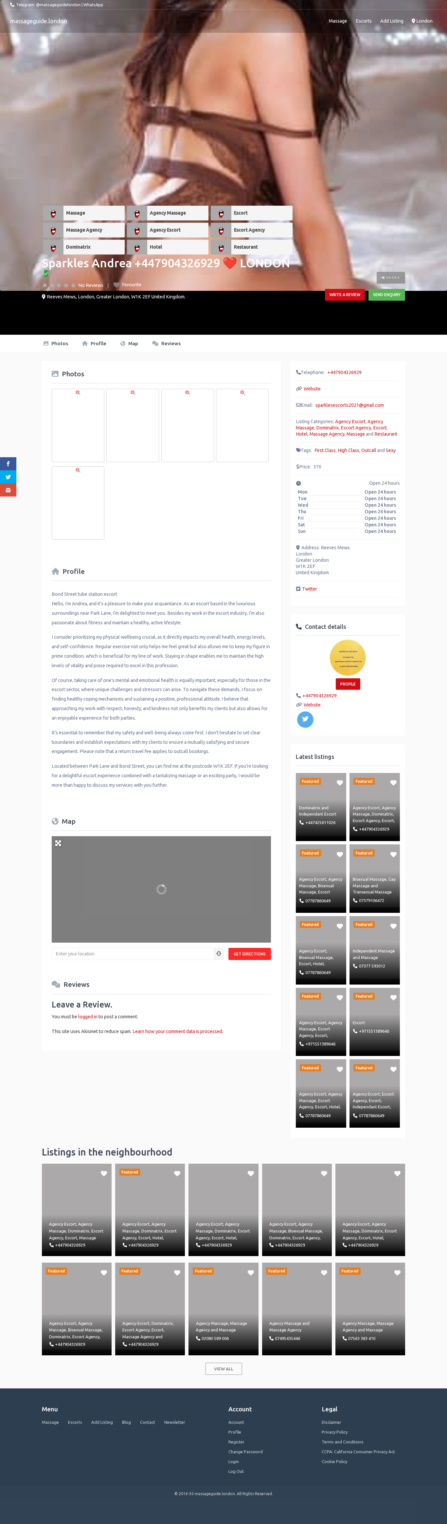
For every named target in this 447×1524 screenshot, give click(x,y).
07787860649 (318, 900)
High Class (348, 450)
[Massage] (53, 213)
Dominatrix (78, 247)
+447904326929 (344, 372)
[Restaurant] (221, 247)
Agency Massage (168, 213)
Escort (241, 213)
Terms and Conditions (343, 1441)
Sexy (391, 450)
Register (236, 1441)
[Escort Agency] (221, 230)
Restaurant (246, 247)
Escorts (364, 21)
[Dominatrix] (53, 247)
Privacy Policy (335, 1432)
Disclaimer (331, 1422)
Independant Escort (317, 814)
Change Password (245, 1451)
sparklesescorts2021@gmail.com (349, 405)
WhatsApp (93, 4)
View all (223, 1368)
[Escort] (221, 213)
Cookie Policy (334, 1461)
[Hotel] (137, 247)
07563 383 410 (361, 1338)
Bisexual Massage (369, 879)
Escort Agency (249, 230)
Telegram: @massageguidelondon (48, 4)
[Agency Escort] (137, 230)
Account (236, 1422)
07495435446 (287, 1338)
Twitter (309, 589)
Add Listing (391, 21)
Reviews (170, 343)
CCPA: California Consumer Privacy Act (358, 1451)
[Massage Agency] (53, 230)
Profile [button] (348, 684)
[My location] (219, 954)
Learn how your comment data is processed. (178, 1031)
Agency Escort (165, 230)
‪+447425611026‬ (320, 822)
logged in (88, 1016)
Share (392, 277)
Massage (338, 21)
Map (132, 343)
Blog (126, 1422)
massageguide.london (38, 21)
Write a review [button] (345, 294)
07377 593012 (372, 966)
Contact (147, 1422)
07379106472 (371, 900)
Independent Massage (374, 951)
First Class (325, 450)
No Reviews (90, 285)
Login (233, 1461)
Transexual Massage (372, 892)
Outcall (368, 450)
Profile (97, 343)
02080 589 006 (215, 1338)
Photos (59, 343)
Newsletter (174, 1422)
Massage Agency (84, 230)
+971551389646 (320, 1044)
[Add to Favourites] (340, 782)
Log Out (236, 1471)
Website (312, 388)
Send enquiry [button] (387, 294)
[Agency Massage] (137, 213)
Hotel (156, 247)
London (424, 21)
